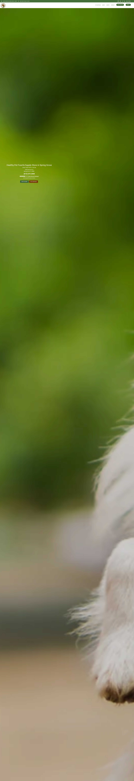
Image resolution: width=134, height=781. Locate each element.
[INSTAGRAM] (122, 1)
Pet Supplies (33, 181)
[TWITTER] (120, 1)
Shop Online (24, 181)
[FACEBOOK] (118, 1)
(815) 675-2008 (29, 174)
